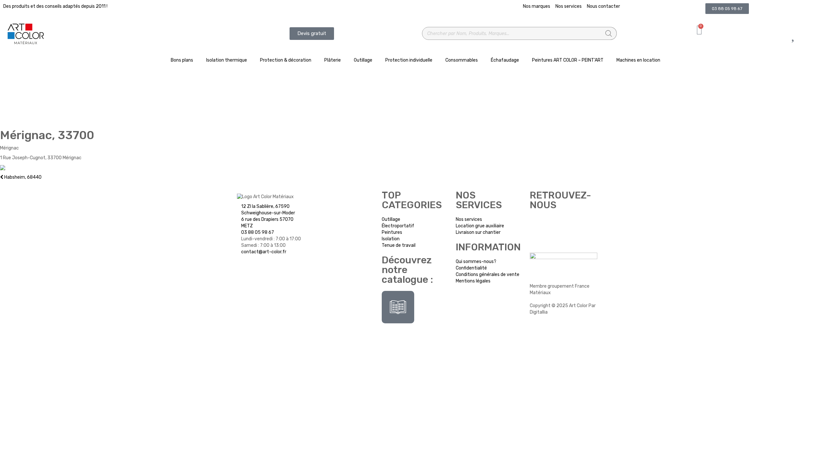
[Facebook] (538, 224)
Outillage (363, 60)
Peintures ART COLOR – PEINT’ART (567, 60)
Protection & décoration (285, 60)
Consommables (461, 60)
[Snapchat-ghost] (538, 242)
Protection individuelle (408, 60)
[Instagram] (555, 224)
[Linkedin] (555, 242)
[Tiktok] (572, 224)
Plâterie (332, 60)
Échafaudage (505, 60)
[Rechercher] (609, 33)
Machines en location (638, 60)
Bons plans (182, 60)
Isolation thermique (226, 60)
